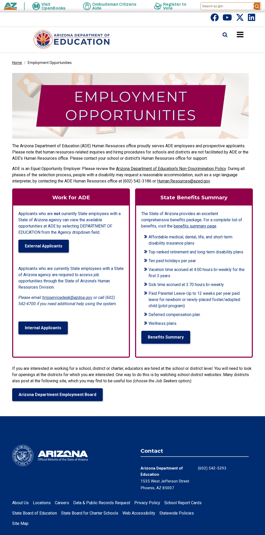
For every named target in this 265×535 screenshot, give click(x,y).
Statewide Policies (176, 513)
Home (17, 63)
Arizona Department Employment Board (57, 394)
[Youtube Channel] (227, 19)
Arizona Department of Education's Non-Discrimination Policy (171, 168)
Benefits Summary (166, 337)
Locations (42, 502)
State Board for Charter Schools (89, 513)
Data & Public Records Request (101, 502)
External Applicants (43, 246)
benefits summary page (195, 226)
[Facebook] (214, 19)
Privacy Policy (147, 502)
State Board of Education (34, 513)
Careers (62, 502)
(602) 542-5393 (212, 468)
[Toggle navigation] (249, 34)
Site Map (20, 523)
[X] (240, 19)
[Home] (61, 39)
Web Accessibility (138, 513)
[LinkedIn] (251, 19)
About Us (20, 502)
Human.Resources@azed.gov (183, 181)
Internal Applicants (43, 327)
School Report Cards (183, 502)
